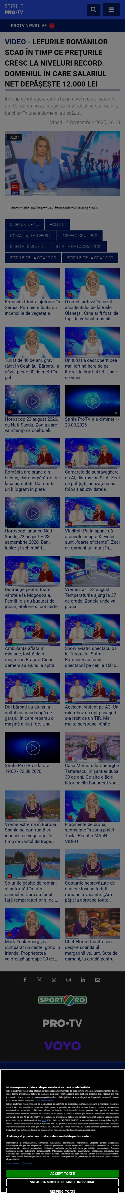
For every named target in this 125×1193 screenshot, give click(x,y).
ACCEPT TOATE (62, 1174)
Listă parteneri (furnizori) (19, 1163)
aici (44, 1120)
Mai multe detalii (44, 1100)
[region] (62, 1131)
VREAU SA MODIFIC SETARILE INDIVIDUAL (62, 1182)
